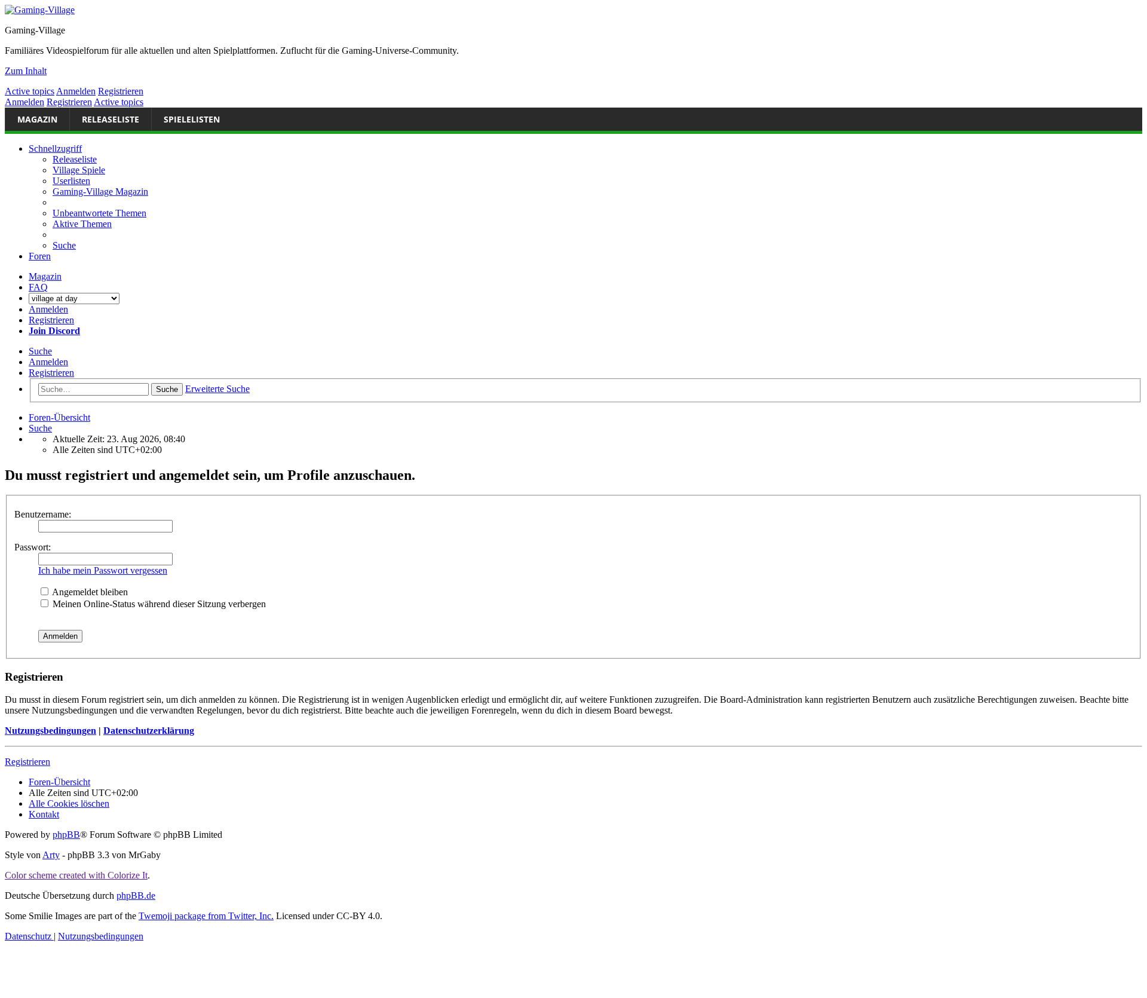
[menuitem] (99, 213)
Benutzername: (42, 514)
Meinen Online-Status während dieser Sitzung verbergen (158, 604)
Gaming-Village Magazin (100, 191)
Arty (51, 855)
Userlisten (71, 181)
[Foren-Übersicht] (573, 10)
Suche (40, 351)
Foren (40, 256)
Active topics (29, 91)
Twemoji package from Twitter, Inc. (206, 916)
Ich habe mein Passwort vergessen (102, 570)
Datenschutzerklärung (148, 730)
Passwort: (32, 547)
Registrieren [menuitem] (51, 320)
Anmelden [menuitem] (48, 309)
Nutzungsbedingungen (50, 730)
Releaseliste (110, 119)
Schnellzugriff (55, 148)
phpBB (66, 834)
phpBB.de (135, 895)
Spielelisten (192, 119)
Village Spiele (79, 170)
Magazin (37, 119)
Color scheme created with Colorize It (76, 875)
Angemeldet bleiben (89, 592)
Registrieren (120, 91)
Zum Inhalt (26, 71)
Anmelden (76, 91)
